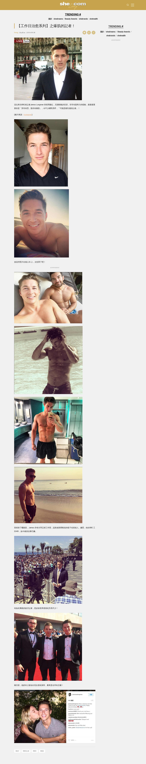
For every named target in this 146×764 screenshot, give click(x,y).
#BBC (34, 751)
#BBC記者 (26, 751)
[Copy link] (93, 32)
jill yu (23, 32)
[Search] (128, 5)
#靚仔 (17, 751)
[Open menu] (132, 5)
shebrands (83, 19)
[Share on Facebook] (84, 32)
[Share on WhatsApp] (89, 32)
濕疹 (50, 19)
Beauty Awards (71, 19)
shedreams (58, 19)
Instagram (28, 115)
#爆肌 (42, 751)
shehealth (94, 19)
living (16, 32)
